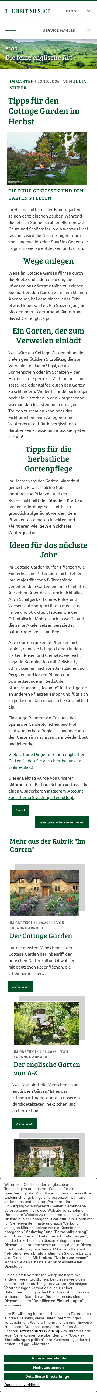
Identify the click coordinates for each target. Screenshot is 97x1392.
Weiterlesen (21, 986)
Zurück (20, 810)
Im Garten (22, 81)
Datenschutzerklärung (39, 1331)
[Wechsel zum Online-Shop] (27, 10)
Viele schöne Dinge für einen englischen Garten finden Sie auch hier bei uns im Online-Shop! (46, 760)
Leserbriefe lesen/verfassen (62, 821)
